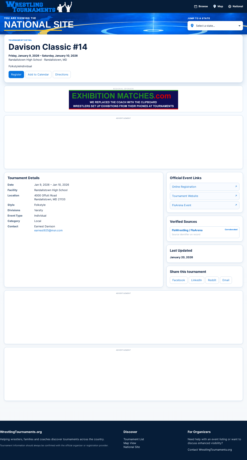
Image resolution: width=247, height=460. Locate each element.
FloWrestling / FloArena (187, 230)
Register (16, 74)
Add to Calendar (38, 74)
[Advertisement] (123, 143)
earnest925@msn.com (48, 230)
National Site (132, 447)
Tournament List (134, 439)
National (238, 6)
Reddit (212, 280)
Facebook (178, 280)
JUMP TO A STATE (199, 18)
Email (225, 280)
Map (220, 6)
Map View (130, 443)
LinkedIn (196, 280)
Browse (203, 6)
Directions (61, 74)
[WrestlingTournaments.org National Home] (38, 6)
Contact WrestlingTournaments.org (210, 449)
